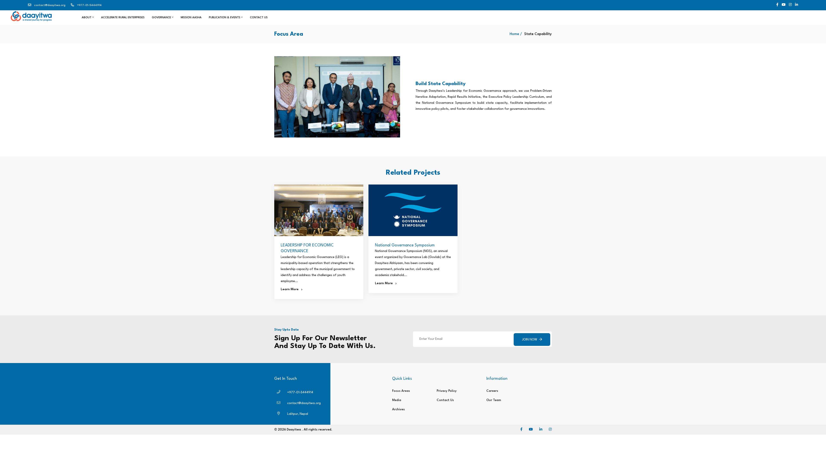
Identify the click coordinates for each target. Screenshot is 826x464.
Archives (398, 409)
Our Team (493, 400)
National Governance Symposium (405, 245)
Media (396, 400)
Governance (162, 17)
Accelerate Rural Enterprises (123, 17)
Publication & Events (225, 17)
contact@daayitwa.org (49, 5)
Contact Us (259, 17)
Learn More (291, 289)
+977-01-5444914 (89, 5)
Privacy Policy (447, 391)
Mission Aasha (191, 17)
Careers (492, 391)
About (87, 17)
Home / (516, 34)
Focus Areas (401, 391)
